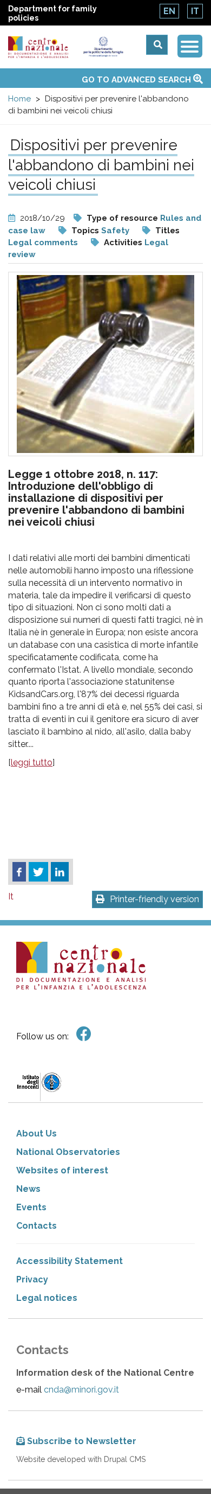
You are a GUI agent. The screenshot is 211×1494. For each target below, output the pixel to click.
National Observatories (68, 1152)
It (195, 11)
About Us (36, 1133)
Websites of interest (62, 1170)
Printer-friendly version (154, 899)
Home (19, 99)
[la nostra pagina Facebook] (84, 1034)
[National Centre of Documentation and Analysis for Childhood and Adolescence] (38, 47)
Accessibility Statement (69, 1261)
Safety (115, 230)
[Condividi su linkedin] (60, 872)
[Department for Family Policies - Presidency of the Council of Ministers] (103, 47)
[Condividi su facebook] (19, 872)
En (169, 11)
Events (31, 1207)
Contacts (36, 1226)
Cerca (157, 45)
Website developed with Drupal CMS (81, 1459)
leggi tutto (31, 762)
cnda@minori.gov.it (81, 1389)
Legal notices (46, 1298)
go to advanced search (137, 80)
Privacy (32, 1279)
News (28, 1189)
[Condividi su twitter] (38, 872)
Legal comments (43, 242)
